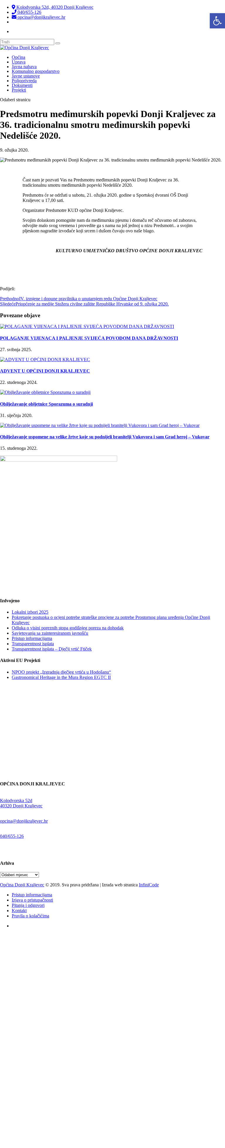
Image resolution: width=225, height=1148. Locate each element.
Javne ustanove (26, 75)
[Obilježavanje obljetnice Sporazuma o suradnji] (45, 392)
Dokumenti (22, 85)
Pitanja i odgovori (28, 905)
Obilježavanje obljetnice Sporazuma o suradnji (46, 403)
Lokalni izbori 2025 (30, 612)
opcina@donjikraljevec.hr (40, 17)
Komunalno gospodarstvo (35, 71)
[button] (217, 20)
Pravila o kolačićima (30, 915)
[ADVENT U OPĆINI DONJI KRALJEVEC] (45, 359)
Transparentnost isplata (35, 21)
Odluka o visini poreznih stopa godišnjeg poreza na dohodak (68, 627)
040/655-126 (28, 12)
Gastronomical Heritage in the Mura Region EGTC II (61, 677)
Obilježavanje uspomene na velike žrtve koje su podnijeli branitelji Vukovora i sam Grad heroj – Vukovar (104, 436)
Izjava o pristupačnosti (32, 900)
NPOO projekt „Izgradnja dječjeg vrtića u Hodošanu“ (61, 672)
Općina (18, 57)
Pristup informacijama (32, 638)
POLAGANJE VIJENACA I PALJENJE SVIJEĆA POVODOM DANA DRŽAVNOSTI (89, 338)
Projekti (19, 89)
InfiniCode (149, 884)
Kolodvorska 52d (16, 800)
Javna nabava (24, 66)
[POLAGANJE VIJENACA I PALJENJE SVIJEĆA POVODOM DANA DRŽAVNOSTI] (87, 326)
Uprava (18, 61)
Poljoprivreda (24, 80)
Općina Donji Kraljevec (22, 884)
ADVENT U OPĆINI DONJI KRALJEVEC (45, 370)
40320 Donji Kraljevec (21, 805)
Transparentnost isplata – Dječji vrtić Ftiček (52, 648)
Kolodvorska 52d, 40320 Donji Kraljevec (54, 7)
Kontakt (19, 910)
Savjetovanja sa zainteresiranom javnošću (50, 633)
